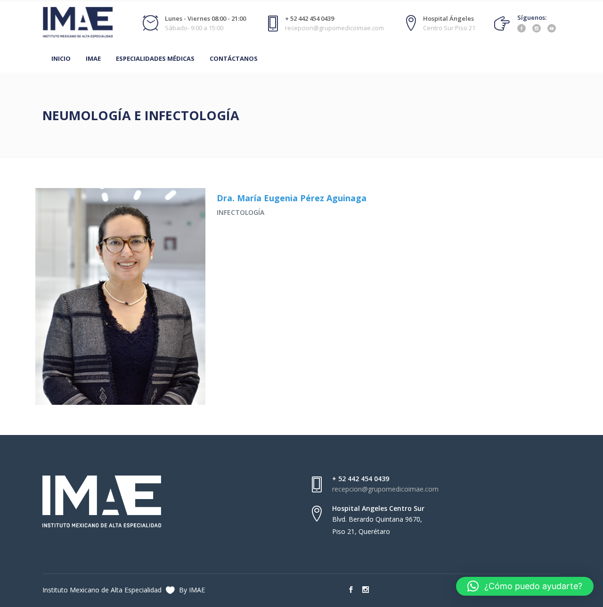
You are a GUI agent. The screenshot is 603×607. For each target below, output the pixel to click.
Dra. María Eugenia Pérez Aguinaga (292, 198)
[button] (525, 586)
